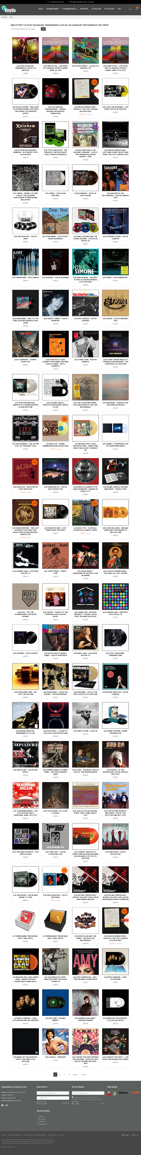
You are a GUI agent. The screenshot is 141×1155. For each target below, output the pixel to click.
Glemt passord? (65, 1103)
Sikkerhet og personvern (35, 1135)
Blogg (62, 1135)
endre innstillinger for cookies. (45, 1143)
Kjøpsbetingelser (15, 1135)
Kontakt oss (43, 1124)
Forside (41, 1116)
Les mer (102, 1103)
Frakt (3, 1135)
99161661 (10, 1095)
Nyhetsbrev (53, 1135)
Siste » (84, 1074)
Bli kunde (42, 1119)
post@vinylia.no (11, 1098)
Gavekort (42, 1121)
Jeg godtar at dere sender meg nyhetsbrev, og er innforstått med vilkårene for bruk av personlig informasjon (87, 1098)
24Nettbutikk (11, 1147)
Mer (119, 9)
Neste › (75, 1074)
